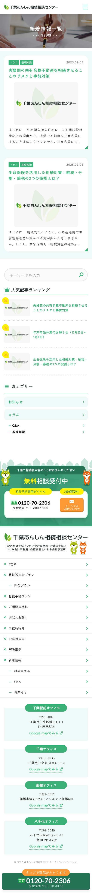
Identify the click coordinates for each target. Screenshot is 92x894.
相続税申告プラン (21, 574)
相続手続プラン (20, 596)
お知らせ (15, 401)
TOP (12, 564)
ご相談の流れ (18, 606)
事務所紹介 (17, 628)
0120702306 (34, 503)
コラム (13, 414)
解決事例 (15, 649)
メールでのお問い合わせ (71, 507)
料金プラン (22, 585)
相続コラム (22, 671)
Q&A (15, 425)
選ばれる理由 (18, 617)
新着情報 (15, 660)
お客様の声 (17, 638)
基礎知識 (18, 432)
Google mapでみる (44, 732)
